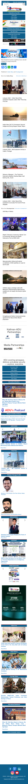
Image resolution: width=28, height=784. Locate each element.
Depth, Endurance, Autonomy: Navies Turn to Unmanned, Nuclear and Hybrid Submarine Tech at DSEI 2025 (14, 236)
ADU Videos (14, 378)
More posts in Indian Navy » (21, 75)
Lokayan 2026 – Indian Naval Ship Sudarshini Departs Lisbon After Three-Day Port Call (14, 99)
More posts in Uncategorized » (21, 208)
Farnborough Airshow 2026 (14, 34)
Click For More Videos (14, 726)
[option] (7, 336)
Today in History (14, 373)
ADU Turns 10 (14, 376)
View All (4, 419)
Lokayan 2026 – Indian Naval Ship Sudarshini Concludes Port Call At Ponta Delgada (14, 202)
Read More (5, 403)
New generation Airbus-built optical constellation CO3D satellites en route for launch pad (14, 262)
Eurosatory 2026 (14, 367)
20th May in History (8, 211)
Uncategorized (19, 72)
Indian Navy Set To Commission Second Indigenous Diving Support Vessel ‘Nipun (14, 125)
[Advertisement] (14, 742)
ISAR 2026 (14, 15)
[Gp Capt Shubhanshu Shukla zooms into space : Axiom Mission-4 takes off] (14, 684)
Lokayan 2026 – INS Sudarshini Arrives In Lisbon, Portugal (14, 150)
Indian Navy (10, 72)
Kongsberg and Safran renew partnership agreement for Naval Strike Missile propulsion (14, 317)
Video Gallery (14, 19)
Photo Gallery (14, 17)
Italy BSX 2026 (14, 31)
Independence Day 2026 (14, 13)
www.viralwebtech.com (19, 772)
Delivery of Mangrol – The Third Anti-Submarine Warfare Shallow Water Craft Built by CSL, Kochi (13, 176)
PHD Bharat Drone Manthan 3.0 (14, 28)
